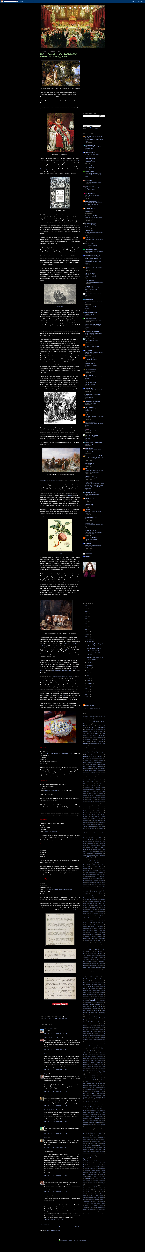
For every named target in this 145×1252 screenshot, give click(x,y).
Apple (60, 553)
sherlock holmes (86, 1135)
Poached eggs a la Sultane (91, 1075)
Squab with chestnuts (99, 1159)
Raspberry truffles (88, 1101)
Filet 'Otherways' (101, 899)
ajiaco (99, 723)
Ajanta (94, 723)
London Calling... (89, 397)
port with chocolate (100, 1083)
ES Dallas (87, 893)
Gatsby (96, 918)
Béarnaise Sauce (101, 752)
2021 (86, 616)
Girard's (95, 922)
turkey (89, 1193)
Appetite (87, 556)
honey (96, 947)
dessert (96, 863)
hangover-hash (94, 938)
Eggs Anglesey (90, 882)
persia (92, 1060)
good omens (100, 924)
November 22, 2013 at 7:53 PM (55, 1105)
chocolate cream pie (92, 832)
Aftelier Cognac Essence (50, 831)
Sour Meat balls (95, 1153)
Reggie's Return (89, 500)
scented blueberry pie (99, 1129)
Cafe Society (87, 787)
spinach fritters (101, 1157)
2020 (86, 619)
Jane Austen (93, 953)
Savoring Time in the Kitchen (93, 267)
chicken (101, 812)
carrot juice (101, 793)
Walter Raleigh (94, 1205)
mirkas (94, 1021)
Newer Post (43, 1227)
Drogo (104, 870)
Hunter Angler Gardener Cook (93, 442)
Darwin (99, 857)
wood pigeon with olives (90, 1213)
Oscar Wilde (100, 1045)
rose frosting (100, 1116)
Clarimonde (101, 837)
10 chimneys (85, 716)
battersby (93, 752)
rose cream (87, 1116)
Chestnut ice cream (87, 810)
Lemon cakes (88, 980)
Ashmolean (101, 741)
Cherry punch (101, 808)
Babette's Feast (86, 748)
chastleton (89, 805)
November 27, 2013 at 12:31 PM (56, 1191)
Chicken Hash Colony (95, 820)
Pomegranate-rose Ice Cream (91, 1077)
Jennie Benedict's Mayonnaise (97, 957)
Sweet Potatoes (102, 1176)
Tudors (84, 1193)
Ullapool (96, 1195)
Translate (96, 128)
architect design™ (90, 208)
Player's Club (102, 1072)
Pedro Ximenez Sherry (87, 1058)
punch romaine (88, 1091)
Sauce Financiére (97, 1126)
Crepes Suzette (92, 851)
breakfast (85, 778)
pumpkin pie (102, 1089)
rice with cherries (101, 1104)
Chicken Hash (86, 820)
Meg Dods (87, 1017)
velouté (96, 1199)
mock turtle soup (86, 1023)
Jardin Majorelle (90, 955)
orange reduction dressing (96, 1043)
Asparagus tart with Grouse (95, 743)
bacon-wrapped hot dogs (88, 750)
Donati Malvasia (96, 868)
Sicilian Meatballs (95, 1141)
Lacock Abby (98, 969)
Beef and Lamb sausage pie (97, 754)
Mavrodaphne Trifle (93, 1012)
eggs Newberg (97, 882)
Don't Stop (87, 295)
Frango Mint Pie (87, 913)
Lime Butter (90, 986)
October (89, 662)
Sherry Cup (94, 1135)
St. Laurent (93, 1166)
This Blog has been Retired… (92, 340)
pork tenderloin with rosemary (91, 1081)
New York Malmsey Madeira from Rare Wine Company (57, 753)
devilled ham (91, 866)
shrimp (101, 1137)
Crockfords (89, 853)
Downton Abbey (91, 870)
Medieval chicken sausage (90, 1016)
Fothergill (102, 909)
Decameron (91, 859)
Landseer (87, 976)
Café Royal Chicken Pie (100, 785)
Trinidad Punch (91, 1191)
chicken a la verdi (95, 814)
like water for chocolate (96, 984)
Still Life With (89, 523)
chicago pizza (95, 812)
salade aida (101, 1120)
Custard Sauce (95, 855)
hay (102, 940)
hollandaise (90, 947)
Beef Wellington (100, 756)
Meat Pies (87, 1014)
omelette (90, 1039)
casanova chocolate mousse (88, 795)
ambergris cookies (89, 729)
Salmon (98, 1122)
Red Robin (95, 1102)
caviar (99, 799)
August (89, 667)
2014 (86, 634)
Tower (102, 1189)
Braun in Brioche (90, 776)
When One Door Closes (91, 359)
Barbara (46, 1054)
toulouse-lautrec (96, 1189)
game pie (85, 918)
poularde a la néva (96, 1085)
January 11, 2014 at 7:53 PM (54, 1220)
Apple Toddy (101, 737)
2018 (86, 624)
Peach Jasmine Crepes (93, 1054)
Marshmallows (96, 1008)
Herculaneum (90, 945)
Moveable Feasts (90, 422)
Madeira (92, 1000)
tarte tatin (85, 1182)
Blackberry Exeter (91, 766)
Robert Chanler (91, 1112)
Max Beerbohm (102, 1012)
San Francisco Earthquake (100, 1124)
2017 (86, 626)
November (90, 641)
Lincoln (96, 986)
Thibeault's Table (90, 152)
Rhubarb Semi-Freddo (90, 403)
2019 (86, 621)
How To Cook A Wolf (91, 538)
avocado (94, 747)
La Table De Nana (90, 238)
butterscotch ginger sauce (88, 783)
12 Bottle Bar (89, 504)
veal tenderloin (101, 1197)
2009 (86, 696)
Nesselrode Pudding (88, 1031)
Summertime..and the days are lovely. (94, 239)
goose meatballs (99, 926)
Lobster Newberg (91, 992)
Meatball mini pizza (95, 1014)
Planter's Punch (94, 1072)
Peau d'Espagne (100, 1056)
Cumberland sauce (87, 855)
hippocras (102, 945)
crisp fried (99, 851)
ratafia (89, 1102)
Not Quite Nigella (90, 193)
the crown (99, 1184)
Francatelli (101, 911)
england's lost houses (96, 890)
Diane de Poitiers (100, 866)
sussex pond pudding (92, 1174)
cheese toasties (94, 806)
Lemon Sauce (86, 982)
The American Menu (91, 249)
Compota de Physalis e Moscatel (93, 320)
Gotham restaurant (87, 930)
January (89, 686)
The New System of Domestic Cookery (62, 676)
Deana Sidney (89, 705)
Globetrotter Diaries (91, 307)
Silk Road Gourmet (90, 223)
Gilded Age (101, 920)
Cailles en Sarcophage (96, 787)
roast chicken (98, 1106)
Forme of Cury (95, 909)
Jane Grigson (101, 953)
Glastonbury (87, 924)
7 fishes (101, 718)
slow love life (89, 448)
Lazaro (98, 976)
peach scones (102, 1054)
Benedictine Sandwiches (98, 760)
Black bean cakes (92, 764)
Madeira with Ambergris (98, 1002)
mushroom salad (91, 1027)
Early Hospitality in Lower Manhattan (94, 251)
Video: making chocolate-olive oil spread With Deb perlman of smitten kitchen (93, 175)
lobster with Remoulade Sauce (89, 994)
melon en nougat (94, 1017)
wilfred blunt (102, 1211)
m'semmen (97, 998)
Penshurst (96, 1058)
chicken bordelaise (95, 816)
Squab (84, 1159)
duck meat (87, 876)
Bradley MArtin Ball (92, 774)
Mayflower (60, 306)
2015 (86, 631)
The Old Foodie (89, 407)
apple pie (94, 737)
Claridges (94, 837)
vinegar (103, 1203)
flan (104, 905)
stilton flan (93, 1168)
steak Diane (87, 1168)
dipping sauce (86, 868)
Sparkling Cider (86, 1155)
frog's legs (99, 915)
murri (98, 1025)
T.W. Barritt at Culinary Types (52, 1037)
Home (60, 1227)
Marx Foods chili (87, 1010)
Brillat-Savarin (92, 778)
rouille (102, 1118)
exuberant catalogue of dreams (97, 895)
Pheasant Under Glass (98, 1064)
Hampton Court (86, 938)
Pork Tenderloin (102, 1079)
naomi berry (85, 1029)
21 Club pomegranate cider (92, 718)
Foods (89, 909)
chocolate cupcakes (101, 832)
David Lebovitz (89, 171)
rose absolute (102, 1114)
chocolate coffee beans (87, 830)
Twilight (90, 1195)
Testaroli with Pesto (93, 1182)
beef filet (85, 756)
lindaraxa (46, 1096)
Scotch (84, 1131)
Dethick (102, 862)
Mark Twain (97, 1006)
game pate (101, 917)
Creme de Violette (87, 849)
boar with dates (86, 772)
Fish (100, 903)
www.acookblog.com (91, 312)
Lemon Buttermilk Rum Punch (98, 978)
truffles (102, 1191)
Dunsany (95, 880)
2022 (86, 613)
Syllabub (96, 1178)
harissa (86, 940)
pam (45, 1126)
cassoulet (98, 795)
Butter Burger (100, 781)
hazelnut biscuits (86, 942)
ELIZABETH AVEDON (92, 201)
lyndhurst (101, 996)
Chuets (97, 835)
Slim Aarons (97, 1143)
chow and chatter (48, 1028)
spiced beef (85, 1157)
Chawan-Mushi (102, 805)
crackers (88, 847)
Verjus (102, 1201)
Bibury (86, 764)
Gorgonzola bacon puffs (98, 928)
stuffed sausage (93, 1172)
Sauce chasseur (88, 1126)
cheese (87, 807)
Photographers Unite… (90, 519)
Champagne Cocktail (99, 801)
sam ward (91, 1124)
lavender (93, 976)
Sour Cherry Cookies (99, 1151)
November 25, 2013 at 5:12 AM (55, 1175)
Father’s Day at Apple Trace (91, 478)
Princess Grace (91, 1087)
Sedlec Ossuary (94, 1133)
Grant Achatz (95, 930)
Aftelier (95, 722)
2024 (86, 608)
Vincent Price (86, 1203)
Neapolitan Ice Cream (94, 1029)
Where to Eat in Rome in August (93, 182)
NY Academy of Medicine (94, 1035)
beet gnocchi (92, 758)
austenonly (88, 543)
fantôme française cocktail (88, 897)
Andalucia (95, 731)
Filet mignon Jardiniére (90, 899)
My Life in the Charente (92, 435)
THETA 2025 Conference (91, 245)
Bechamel (87, 754)
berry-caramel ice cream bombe (94, 762)
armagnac (103, 739)
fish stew (100, 905)
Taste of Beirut (89, 280)
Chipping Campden (92, 828)
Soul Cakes (90, 1151)
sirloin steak (90, 1143)
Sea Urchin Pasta (98, 1131)
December (90, 639)
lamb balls (101, 973)
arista (98, 739)
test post (87, 308)
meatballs (103, 1014)
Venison (101, 1199)
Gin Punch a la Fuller (87, 922)
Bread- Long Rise (99, 776)
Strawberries (87, 1170)
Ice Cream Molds (97, 951)
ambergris (102, 727)
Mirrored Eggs (101, 1021)
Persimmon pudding (99, 1060)
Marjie (46, 1074)
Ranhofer (96, 1099)
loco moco (101, 994)
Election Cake (89, 888)
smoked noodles (91, 1145)
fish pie (89, 905)
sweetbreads (88, 1178)
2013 (86, 637)
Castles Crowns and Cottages (93, 293)
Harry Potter (92, 940)
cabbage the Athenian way (100, 783)
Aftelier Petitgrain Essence (51, 790)
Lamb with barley (92, 974)
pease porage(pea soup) (90, 1056)
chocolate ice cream (89, 833)
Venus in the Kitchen (87, 1201)
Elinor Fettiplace (97, 888)
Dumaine (90, 880)
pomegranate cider (101, 1075)
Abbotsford (85, 720)
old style (91, 1037)
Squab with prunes (87, 1160)
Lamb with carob (101, 974)
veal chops (93, 1197)
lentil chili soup (86, 984)
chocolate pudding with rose (88, 835)
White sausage (99, 1209)
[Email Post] (63, 1016)
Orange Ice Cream (88, 1041)
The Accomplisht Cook (90, 1184)
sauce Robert (98, 1128)
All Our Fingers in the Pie (92, 401)
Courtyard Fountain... (90, 371)
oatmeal (103, 1035)
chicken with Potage (99, 826)
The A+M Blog (89, 230)
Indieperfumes (89, 344)
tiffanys (90, 1187)
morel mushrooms (95, 1023)
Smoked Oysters (89, 444)
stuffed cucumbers (96, 1170)
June (88, 673)
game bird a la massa (92, 917)
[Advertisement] (94, 79)
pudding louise (88, 1089)
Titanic (89, 1189)
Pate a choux (93, 1052)
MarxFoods (96, 1010)
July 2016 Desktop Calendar (92, 464)
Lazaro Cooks (89, 551)
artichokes (88, 741)
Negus (102, 1029)
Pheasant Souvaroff (87, 1064)
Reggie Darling (89, 498)
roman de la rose (94, 1114)
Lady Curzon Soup (96, 971)
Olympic (85, 1039)
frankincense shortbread (98, 913)
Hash (99, 940)
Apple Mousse (88, 737)
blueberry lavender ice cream (90, 770)
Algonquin (92, 725)
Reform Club (87, 1104)
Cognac (93, 839)
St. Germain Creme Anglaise (95, 1164)
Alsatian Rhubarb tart (93, 727)
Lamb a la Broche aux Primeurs (90, 973)
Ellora (88, 890)
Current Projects (90, 273)
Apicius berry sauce (87, 733)
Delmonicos (93, 861)
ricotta (86, 1106)
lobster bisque (96, 990)
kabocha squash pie (94, 963)
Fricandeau (85, 915)
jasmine (97, 955)
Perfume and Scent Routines (92, 346)
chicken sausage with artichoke (93, 824)
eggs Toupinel (86, 886)
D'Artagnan (88, 350)
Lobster (101, 988)
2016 (86, 629)
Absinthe (92, 720)
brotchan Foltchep (99, 779)
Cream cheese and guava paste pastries (94, 282)
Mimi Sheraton (96, 1019)
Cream (101, 847)
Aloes (86, 727)
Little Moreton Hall (93, 988)
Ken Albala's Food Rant (92, 216)
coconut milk (86, 839)
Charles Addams (96, 803)
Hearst (93, 942)
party (96, 1050)
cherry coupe (94, 808)
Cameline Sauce (99, 789)
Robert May (97, 1112)
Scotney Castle (91, 1131)
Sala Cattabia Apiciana (92, 1120)
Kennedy (85, 965)
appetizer (97, 733)
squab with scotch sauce (97, 1160)
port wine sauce (90, 1083)
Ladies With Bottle (90, 530)
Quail (92, 1093)
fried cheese (92, 915)
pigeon (84, 1066)
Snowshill (99, 1145)
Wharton (91, 1207)
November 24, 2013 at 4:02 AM (55, 1121)
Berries (84, 762)
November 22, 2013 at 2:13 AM (55, 1049)
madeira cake (102, 1000)
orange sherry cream (92, 1045)
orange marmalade (97, 1041)
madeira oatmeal (88, 1002)
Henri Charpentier (97, 944)
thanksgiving (63, 1018)
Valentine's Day (86, 1197)
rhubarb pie (94, 1104)
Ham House (87, 936)
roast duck (93, 1110)
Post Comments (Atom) (53, 1230)
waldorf (86, 1205)
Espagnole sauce (94, 893)
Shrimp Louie (98, 1139)
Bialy (104, 762)
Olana (86, 1037)
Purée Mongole (86, 1093)
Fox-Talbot (85, 911)
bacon (102, 748)
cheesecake (101, 806)
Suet (100, 1172)
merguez (89, 1019)
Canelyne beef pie (96, 791)
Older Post (77, 1227)
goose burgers (91, 926)
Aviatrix (88, 747)
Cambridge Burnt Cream (88, 789)
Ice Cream (90, 951)
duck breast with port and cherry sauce (91, 874)
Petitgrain (85, 1062)
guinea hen (85, 934)
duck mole (93, 876)
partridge (91, 1050)
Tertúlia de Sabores (90, 318)
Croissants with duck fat (99, 853)
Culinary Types (89, 476)
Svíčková (85, 1176)
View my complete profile (91, 708)
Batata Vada (87, 752)
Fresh (87, 429)
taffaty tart (90, 1180)
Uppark (101, 1195)
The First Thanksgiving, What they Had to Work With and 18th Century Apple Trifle (58, 55)
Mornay (102, 1023)
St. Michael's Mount (101, 1166)
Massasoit (69, 495)
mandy (46, 1180)
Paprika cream (97, 1048)
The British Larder (90, 492)
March (89, 680)
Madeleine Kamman (88, 1004)
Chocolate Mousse (99, 833)
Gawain (101, 918)
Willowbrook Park (90, 369)
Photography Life (90, 145)
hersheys (96, 945)
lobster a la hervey (87, 990)
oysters (97, 1046)
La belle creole (91, 969)
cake (103, 787)
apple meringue (101, 735)
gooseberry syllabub (87, 928)
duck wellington (96, 878)
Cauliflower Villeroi (92, 799)
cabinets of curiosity (89, 785)
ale (88, 725)
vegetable (85, 1199)
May (88, 675)
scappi (90, 1130)
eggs (84, 882)
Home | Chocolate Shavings (93, 324)
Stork (98, 1168)
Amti (90, 731)
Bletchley (103, 768)
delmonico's (85, 861)
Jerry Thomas (97, 959)
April (88, 678)
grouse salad (101, 932)
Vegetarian (91, 1199)
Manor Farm (97, 1004)
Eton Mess (43, 680)
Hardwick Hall (102, 938)
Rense (68, 650)
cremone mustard (97, 849)
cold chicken (100, 839)
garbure (91, 918)
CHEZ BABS (89, 299)
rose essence (93, 1116)
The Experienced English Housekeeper (62, 670)
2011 (86, 691)
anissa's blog (89, 553)
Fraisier (96, 911)
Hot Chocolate (94, 949)
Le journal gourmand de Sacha (94, 455)
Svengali (101, 1174)
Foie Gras (95, 907)
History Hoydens (90, 414)
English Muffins (94, 892)
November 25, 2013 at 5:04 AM (55, 1147)
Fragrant (91, 911)
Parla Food (88, 180)
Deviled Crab (86, 864)
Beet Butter (85, 758)
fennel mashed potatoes (100, 897)
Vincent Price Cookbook (95, 1203)
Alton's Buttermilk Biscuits (91, 539)
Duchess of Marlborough (90, 872)
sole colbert (92, 1147)
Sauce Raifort (91, 1128)
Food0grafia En (89, 463)
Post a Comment (44, 1224)
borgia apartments (94, 772)
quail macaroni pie (87, 1095)
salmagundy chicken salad (88, 1122)
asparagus (85, 743)
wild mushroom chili (93, 1211)
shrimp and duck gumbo (88, 1139)
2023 (86, 611)
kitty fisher (101, 967)
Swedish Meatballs (93, 1176)
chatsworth (95, 805)
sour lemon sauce (86, 1153)
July (88, 670)
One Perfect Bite (89, 375)
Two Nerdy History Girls (92, 331)
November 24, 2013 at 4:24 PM (55, 1133)
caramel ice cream (92, 793)
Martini (102, 1008)
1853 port (100, 716)
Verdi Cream (96, 1201)
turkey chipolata (95, 1193)
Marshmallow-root (87, 1008)
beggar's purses (88, 760)
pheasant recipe (100, 1062)
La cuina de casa (90, 363)
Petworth (92, 1062)
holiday (84, 947)
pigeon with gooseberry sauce (94, 1066)
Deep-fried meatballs (99, 859)
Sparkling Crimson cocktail (97, 1155)
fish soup (94, 905)
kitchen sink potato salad (93, 967)
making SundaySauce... (91, 517)
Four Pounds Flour (90, 339)
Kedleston (102, 963)
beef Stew (93, 756)
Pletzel (86, 1074)
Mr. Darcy (85, 1025)
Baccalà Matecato (95, 748)
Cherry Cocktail (86, 808)
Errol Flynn (102, 891)
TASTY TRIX (89, 482)
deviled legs (93, 864)
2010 (86, 694)
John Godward (92, 961)
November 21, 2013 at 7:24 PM (55, 1033)
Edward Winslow (44, 480)
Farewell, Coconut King (91, 384)
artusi (95, 741)
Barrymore (97, 750)
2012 (86, 689)
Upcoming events (89, 314)
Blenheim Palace (96, 768)
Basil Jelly (103, 750)
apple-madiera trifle (51, 1018)
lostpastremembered (72, 8)
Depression (90, 862)
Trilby (84, 1191)
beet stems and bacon (100, 758)
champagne (90, 801)
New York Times (98, 1031)
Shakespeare (101, 1133)
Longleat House (86, 996)
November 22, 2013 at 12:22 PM (56, 1091)
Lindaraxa (88, 469)
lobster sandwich (100, 992)
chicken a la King (86, 814)
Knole (84, 969)
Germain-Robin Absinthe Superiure (90, 920)
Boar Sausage (101, 770)
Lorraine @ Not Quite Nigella (52, 1110)
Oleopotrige (97, 1037)
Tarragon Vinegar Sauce (99, 1180)
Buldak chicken (86, 781)
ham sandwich (101, 936)
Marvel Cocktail (89, 505)
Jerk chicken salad (87, 959)
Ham (96, 934)
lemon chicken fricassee (98, 980)
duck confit (103, 874)
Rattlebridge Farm (90, 358)
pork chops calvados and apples (89, 1079)
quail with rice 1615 (97, 1095)
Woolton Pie (98, 1213)
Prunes (103, 1087)
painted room (90, 1048)
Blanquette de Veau (87, 768)
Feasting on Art (89, 243)
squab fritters (90, 1159)
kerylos (99, 965)
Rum (84, 1120)
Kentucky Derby (92, 965)
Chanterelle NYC (87, 803)
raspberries (103, 1099)
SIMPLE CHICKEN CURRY (92, 154)
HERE (64, 695)
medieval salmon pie (101, 1016)
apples (94, 739)
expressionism (86, 895)
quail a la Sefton (100, 1093)
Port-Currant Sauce (87, 1085)
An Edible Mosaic (90, 158)
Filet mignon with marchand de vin (93, 901)
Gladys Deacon (102, 922)
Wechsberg (85, 1207)
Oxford (92, 1046)
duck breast (100, 872)
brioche (98, 778)
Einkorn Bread (93, 886)
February (89, 683)
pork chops (101, 1077)
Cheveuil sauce (86, 812)
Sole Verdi (98, 1149)
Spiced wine (92, 1157)
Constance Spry (98, 841)
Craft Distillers (95, 847)
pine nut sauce (92, 1068)
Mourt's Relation (55, 480)
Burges (93, 781)
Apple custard (92, 735)
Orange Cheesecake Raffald (99, 1039)
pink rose (85, 1070)
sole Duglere (99, 1147)
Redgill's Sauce (102, 1102)
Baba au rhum (100, 747)
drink (98, 870)
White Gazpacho (90, 1209)
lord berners (94, 996)
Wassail (101, 1205)
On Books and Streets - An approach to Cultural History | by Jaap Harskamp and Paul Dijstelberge (93, 258)
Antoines (101, 731)
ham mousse (93, 936)
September (90, 665)
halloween (91, 934)
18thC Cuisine (89, 510)
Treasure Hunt (89, 388)
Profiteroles (98, 1087)
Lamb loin (85, 974)
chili (84, 828)
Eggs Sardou (101, 884)
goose (84, 926)
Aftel (89, 721)
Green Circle (89, 932)
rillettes (91, 1106)
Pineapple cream (100, 1068)
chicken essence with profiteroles (96, 818)
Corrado (96, 843)
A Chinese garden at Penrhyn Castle (93, 390)
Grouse (95, 932)
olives (102, 1037)
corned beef (90, 843)
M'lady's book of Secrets (88, 998)
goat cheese (94, 924)
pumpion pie (94, 1089)
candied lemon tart (87, 791)
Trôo (97, 1191)
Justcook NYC (89, 286)
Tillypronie (96, 1187)
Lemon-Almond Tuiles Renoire (97, 982)
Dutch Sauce (101, 880)
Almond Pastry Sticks (90, 269)
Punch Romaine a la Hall (98, 1091)
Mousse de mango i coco (91, 365)
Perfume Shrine (89, 186)
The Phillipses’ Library (90, 167)
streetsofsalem (89, 166)
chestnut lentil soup (98, 810)
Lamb (102, 971)
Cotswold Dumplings (94, 845)
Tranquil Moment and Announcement (94, 431)
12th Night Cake (93, 716)
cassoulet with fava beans (94, 797)
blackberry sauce (100, 766)
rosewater (96, 1118)
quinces (90, 1099)
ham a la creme (102, 934)
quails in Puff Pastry (95, 1097)
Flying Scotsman (88, 907)
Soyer (102, 1153)
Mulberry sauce (92, 1025)
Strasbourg (103, 1168)
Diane (46, 1137)
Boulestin (102, 772)
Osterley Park (86, 1046)
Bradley (84, 774)
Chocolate (100, 828)
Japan (84, 955)
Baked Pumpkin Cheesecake (92, 494)
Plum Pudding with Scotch (94, 1074)
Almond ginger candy (100, 725)
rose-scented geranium (87, 1118)
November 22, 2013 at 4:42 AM (55, 1069)
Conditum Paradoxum (87, 841)
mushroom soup (100, 1027)
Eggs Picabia (94, 884)
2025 (86, 606)
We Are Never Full (90, 382)
